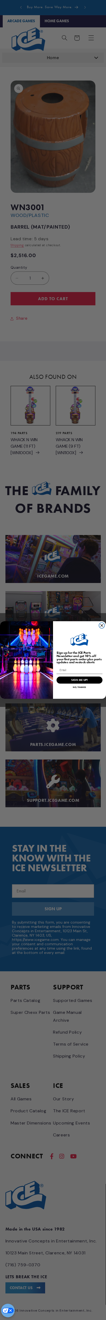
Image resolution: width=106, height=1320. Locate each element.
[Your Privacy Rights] (8, 1310)
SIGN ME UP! (79, 680)
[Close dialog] (102, 625)
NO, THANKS (79, 687)
